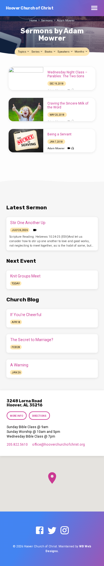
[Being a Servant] (26, 140)
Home (33, 20)
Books (49, 51)
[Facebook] (40, 531)
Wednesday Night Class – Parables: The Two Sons (67, 74)
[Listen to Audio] (72, 148)
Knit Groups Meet (25, 276)
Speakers (63, 51)
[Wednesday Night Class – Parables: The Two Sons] (26, 78)
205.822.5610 (17, 444)
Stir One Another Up (27, 222)
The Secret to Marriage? (31, 339)
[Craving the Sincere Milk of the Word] (26, 109)
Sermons (47, 20)
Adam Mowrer (66, 20)
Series (35, 51)
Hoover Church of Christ (30, 8)
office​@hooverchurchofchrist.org (58, 444)
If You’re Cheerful (25, 314)
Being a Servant (59, 134)
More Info (16, 415)
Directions (39, 415)
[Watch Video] (69, 148)
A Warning (19, 365)
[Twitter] (52, 531)
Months (80, 51)
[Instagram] (65, 531)
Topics (22, 51)
